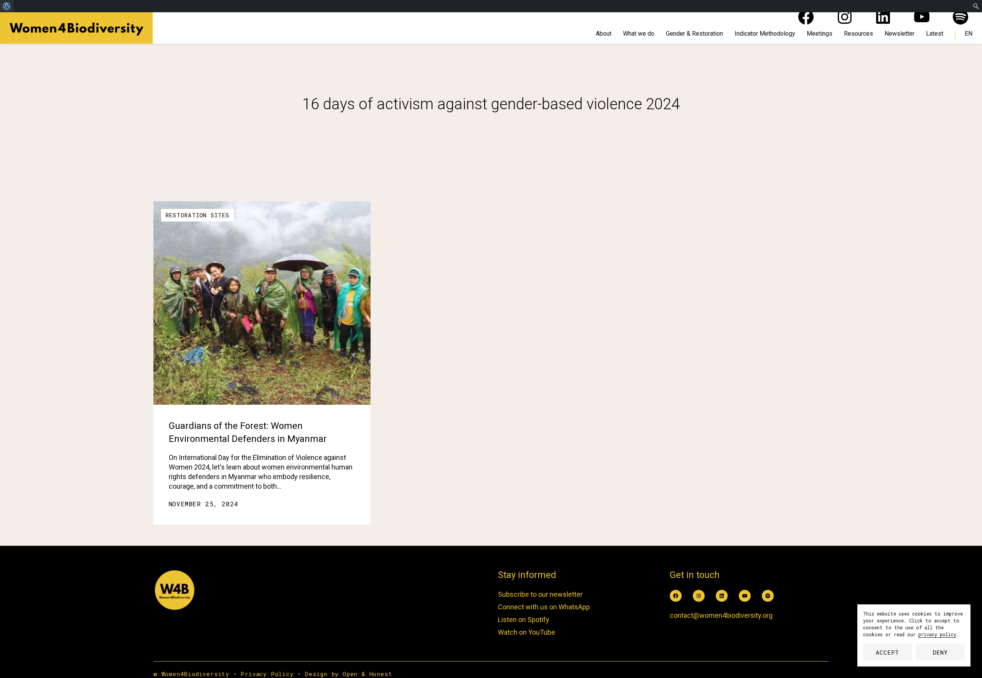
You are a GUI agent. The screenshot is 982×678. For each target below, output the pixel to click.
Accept (887, 652)
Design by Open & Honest (348, 674)
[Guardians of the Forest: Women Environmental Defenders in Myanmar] (262, 303)
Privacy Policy (267, 674)
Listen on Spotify (523, 620)
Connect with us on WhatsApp (544, 607)
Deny (940, 652)
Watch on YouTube (526, 632)
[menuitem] (6, 6)
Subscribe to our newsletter (540, 594)
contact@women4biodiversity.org (721, 615)
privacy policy (937, 634)
